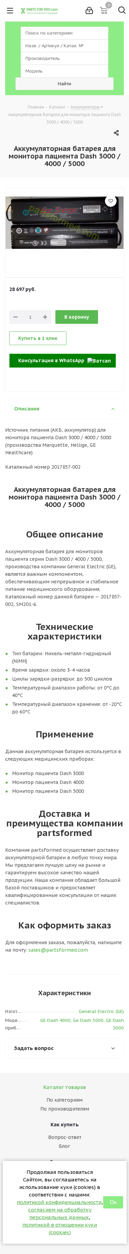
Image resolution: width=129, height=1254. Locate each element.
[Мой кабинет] (89, 11)
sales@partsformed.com (58, 950)
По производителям (64, 1109)
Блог (64, 1146)
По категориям (64, 1100)
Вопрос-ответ (64, 1137)
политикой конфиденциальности (59, 1202)
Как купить (65, 1125)
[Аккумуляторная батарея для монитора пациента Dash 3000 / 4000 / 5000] (64, 238)
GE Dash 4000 (55, 1020)
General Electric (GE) (101, 1011)
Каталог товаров (64, 1087)
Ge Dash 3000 (88, 1020)
